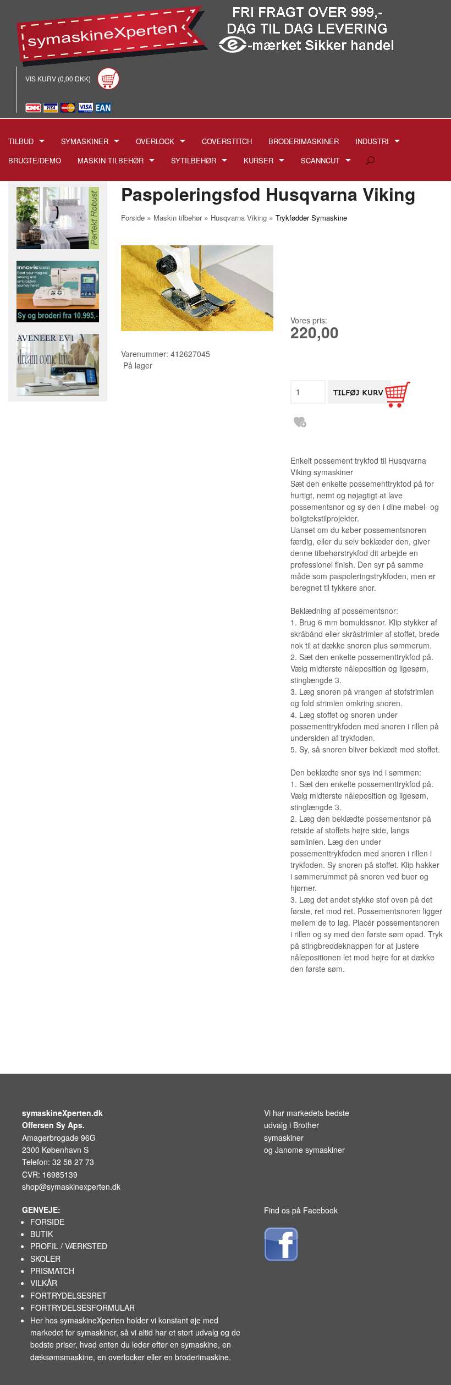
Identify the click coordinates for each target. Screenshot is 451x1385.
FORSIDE (47, 1221)
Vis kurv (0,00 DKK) (58, 78)
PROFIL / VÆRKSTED (68, 1245)
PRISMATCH (52, 1270)
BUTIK (41, 1233)
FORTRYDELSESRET (68, 1295)
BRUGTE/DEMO (34, 160)
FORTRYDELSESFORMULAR (82, 1307)
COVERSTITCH (227, 141)
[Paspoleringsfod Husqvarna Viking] (197, 288)
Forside (133, 217)
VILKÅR (43, 1282)
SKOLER (45, 1258)
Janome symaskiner (310, 1149)
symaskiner (96, 1332)
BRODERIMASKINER (303, 141)
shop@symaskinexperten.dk (71, 1186)
